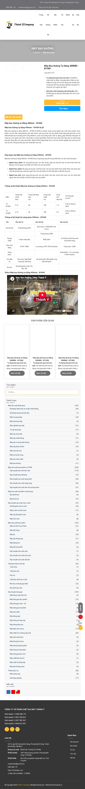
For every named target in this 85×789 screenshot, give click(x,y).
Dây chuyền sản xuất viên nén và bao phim (24, 487)
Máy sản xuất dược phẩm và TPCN (20, 467)
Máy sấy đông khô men (18, 514)
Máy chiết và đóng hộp (17, 662)
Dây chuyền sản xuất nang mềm (21, 479)
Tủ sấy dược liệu (15, 430)
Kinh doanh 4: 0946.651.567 (15, 724)
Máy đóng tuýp (15, 616)
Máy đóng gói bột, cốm (18, 654)
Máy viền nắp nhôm (16, 637)
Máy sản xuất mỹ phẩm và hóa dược (20, 491)
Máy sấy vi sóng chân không (19, 442)
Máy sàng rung (15, 674)
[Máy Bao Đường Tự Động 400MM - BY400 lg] (21, 25)
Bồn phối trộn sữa (16, 588)
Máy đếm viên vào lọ (17, 629)
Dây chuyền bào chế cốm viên (20, 470)
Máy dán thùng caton (17, 666)
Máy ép (12, 534)
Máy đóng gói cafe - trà (18, 603)
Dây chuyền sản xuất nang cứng (21, 483)
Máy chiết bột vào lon (17, 658)
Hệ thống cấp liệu (16, 678)
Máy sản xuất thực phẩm (16, 523)
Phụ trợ (12, 575)
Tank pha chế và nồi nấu (16, 564)
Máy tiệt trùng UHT (16, 547)
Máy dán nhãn (15, 612)
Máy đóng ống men (16, 624)
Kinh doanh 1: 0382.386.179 (15, 714)
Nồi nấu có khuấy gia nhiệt (19, 584)
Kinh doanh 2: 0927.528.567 (15, 717)
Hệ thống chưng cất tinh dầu (19, 413)
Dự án (73, 20)
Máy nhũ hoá (14, 499)
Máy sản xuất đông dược (16, 405)
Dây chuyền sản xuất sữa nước (20, 555)
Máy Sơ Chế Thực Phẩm (18, 526)
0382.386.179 (10, 7)
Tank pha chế (14, 571)
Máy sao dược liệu (16, 434)
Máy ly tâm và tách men (18, 510)
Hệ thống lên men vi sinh (18, 506)
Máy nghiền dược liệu (17, 425)
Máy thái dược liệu (16, 421)
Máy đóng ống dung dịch (18, 645)
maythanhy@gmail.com (27, 7)
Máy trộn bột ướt (15, 451)
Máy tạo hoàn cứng (16, 455)
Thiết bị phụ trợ (13, 670)
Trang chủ (41, 20)
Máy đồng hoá (15, 543)
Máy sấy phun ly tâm (17, 446)
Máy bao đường (48, 52)
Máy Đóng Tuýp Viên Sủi (18, 595)
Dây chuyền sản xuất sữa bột (20, 559)
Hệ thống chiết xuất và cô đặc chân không (24, 409)
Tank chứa (13, 567)
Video (68, 15)
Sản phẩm (73, 746)
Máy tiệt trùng (14, 530)
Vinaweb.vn (58, 785)
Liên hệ (77, 20)
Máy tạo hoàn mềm (16, 459)
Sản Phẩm (55, 20)
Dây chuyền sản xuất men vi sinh (19, 503)
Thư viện (73, 754)
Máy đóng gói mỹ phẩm (18, 608)
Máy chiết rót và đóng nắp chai (20, 633)
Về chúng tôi (48, 25)
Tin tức (62, 20)
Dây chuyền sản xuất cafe (19, 551)
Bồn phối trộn (14, 495)
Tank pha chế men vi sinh (18, 579)
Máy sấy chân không (17, 438)
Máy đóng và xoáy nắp (17, 620)
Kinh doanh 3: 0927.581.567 (15, 720)
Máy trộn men (15, 519)
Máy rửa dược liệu (16, 417)
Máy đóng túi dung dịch (18, 650)
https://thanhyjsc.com (15, 770)
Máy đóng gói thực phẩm (18, 599)
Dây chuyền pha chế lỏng (18, 475)
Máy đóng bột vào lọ (17, 641)
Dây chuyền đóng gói (15, 592)
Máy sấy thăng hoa (16, 539)
